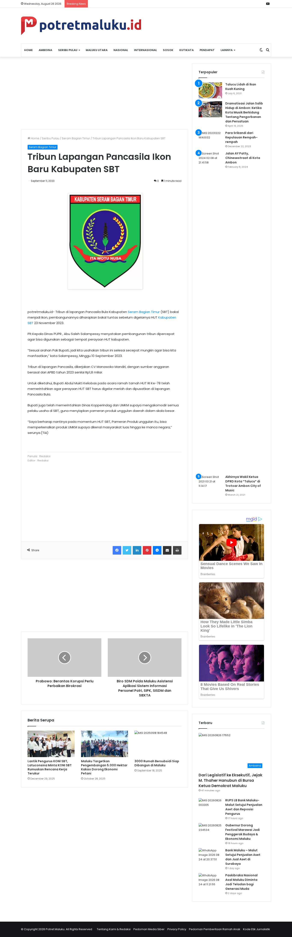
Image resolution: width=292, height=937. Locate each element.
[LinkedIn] (137, 550)
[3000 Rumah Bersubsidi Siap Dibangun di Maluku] (157, 744)
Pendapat (207, 50)
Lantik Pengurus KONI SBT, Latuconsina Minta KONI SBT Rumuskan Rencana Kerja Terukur (50, 767)
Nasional (121, 50)
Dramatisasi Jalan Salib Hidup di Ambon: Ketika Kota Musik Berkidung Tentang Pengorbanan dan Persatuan (244, 112)
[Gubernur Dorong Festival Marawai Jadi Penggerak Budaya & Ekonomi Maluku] (210, 831)
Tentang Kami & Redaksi (114, 929)
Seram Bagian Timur (76, 138)
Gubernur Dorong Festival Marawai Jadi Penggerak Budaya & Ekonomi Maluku (242, 832)
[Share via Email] (167, 550)
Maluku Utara (97, 50)
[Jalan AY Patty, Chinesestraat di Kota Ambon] (210, 311)
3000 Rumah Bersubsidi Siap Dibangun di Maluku (156, 763)
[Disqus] (104, 851)
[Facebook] (117, 550)
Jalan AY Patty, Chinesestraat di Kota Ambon (242, 157)
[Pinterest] (147, 550)
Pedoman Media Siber (149, 929)
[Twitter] (127, 550)
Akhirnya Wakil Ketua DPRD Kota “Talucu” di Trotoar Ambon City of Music (243, 483)
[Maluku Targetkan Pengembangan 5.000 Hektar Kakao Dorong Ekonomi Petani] (104, 744)
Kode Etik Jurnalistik (256, 929)
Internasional (145, 50)
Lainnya (227, 50)
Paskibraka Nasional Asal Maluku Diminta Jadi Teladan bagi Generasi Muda (241, 882)
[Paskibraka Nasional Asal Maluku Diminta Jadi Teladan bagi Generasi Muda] (210, 881)
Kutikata (186, 50)
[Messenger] (157, 550)
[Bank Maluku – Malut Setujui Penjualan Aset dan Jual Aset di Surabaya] (210, 856)
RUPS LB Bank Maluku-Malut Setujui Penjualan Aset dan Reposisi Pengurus (243, 807)
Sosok (168, 50)
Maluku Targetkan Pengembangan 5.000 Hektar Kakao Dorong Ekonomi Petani (104, 767)
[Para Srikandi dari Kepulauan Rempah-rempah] (210, 139)
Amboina (45, 50)
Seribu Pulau (67, 50)
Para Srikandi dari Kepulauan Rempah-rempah (241, 137)
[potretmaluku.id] (81, 25)
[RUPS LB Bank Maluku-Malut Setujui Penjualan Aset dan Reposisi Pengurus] (210, 806)
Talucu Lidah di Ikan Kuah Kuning (240, 86)
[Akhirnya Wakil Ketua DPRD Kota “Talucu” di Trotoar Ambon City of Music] (210, 483)
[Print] (177, 550)
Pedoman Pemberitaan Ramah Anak (214, 929)
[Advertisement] (104, 93)
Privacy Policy (176, 929)
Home (28, 50)
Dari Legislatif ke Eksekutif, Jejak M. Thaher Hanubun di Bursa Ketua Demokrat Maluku (230, 780)
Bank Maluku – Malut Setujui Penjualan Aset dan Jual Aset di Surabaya (242, 857)
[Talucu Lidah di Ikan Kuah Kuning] (210, 90)
